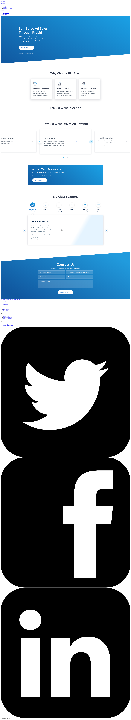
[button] (40, 142)
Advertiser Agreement (8, 317)
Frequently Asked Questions (9, 324)
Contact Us (5, 310)
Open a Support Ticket (8, 325)
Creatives (5, 7)
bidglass (3, 1)
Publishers (5, 303)
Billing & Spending (7, 8)
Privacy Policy (6, 316)
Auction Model (6, 301)
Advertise (3, 3)
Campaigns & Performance (9, 5)
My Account (6, 13)
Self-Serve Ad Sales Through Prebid (33, 30)
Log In (2, 2)
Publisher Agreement (7, 318)
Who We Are (6, 309)
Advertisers (5, 304)
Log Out (5, 14)
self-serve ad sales (33, 37)
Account (2, 10)
